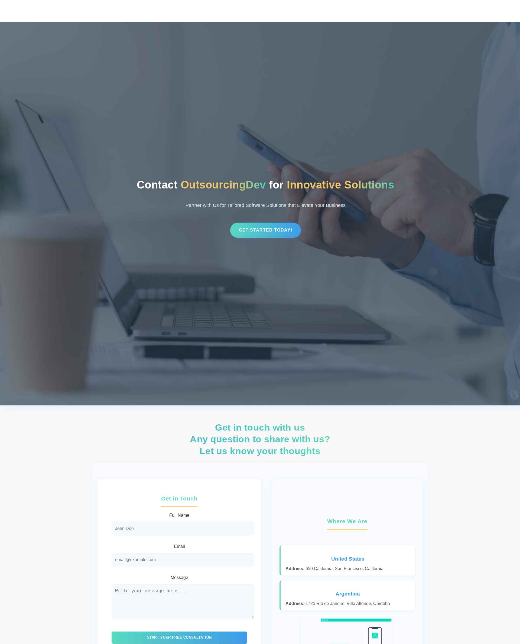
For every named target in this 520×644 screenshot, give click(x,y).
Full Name (179, 515)
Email (179, 546)
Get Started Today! (265, 230)
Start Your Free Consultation (179, 637)
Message (179, 577)
